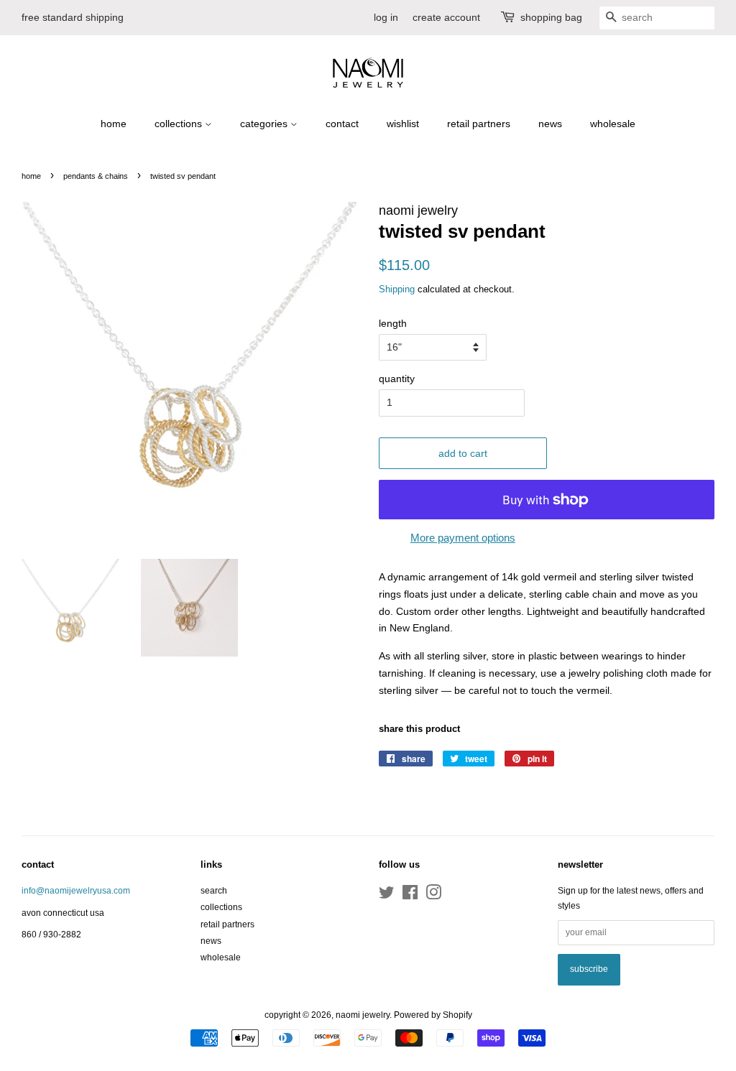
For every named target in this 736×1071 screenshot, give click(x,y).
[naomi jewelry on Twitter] (387, 896)
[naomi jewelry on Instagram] (433, 896)
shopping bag (551, 17)
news (550, 123)
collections (180, 123)
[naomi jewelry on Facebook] (410, 896)
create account (446, 17)
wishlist (403, 123)
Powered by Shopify (433, 1015)
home (113, 123)
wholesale (612, 123)
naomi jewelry (363, 1015)
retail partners (478, 123)
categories (265, 123)
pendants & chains (95, 176)
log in (386, 17)
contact (342, 123)
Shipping (397, 289)
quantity (397, 378)
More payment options (462, 538)
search (214, 891)
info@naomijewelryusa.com (76, 891)
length (393, 323)
